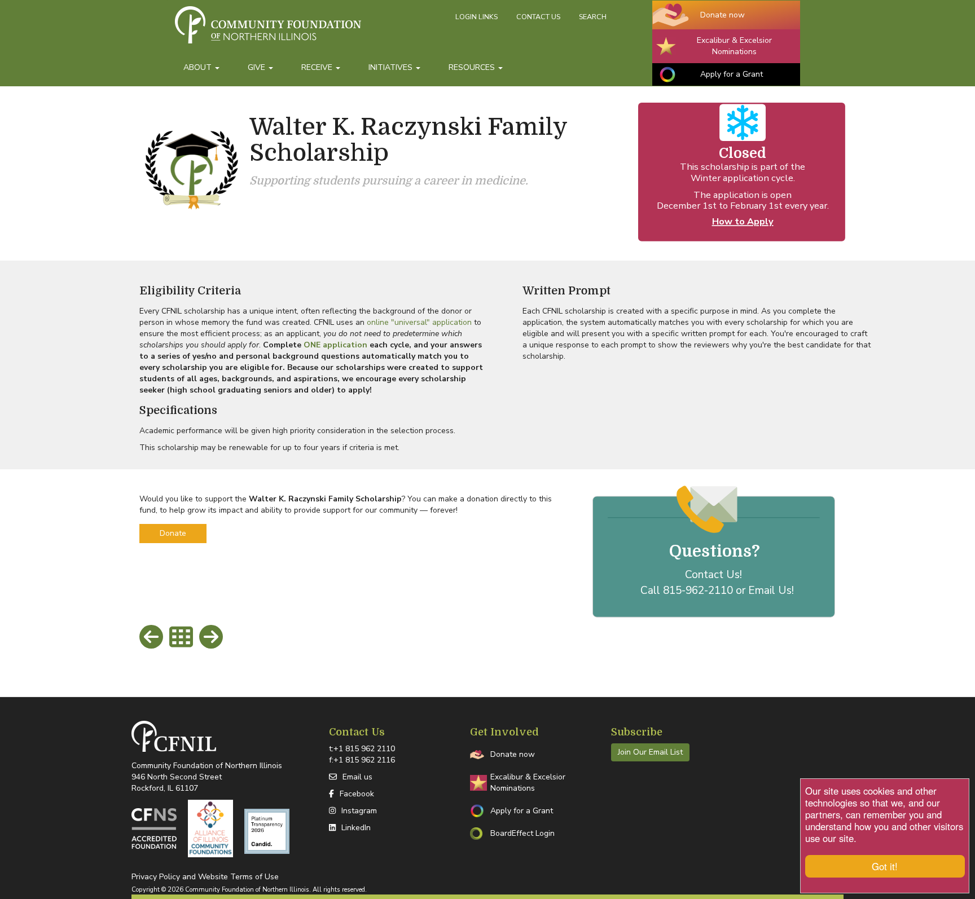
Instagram (359, 810)
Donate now (722, 15)
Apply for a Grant (731, 74)
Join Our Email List (650, 752)
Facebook (357, 793)
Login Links (476, 16)
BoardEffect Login (522, 833)
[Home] (311, 30)
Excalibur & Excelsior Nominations (734, 46)
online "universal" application (419, 322)
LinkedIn (356, 827)
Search (593, 16)
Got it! (885, 866)
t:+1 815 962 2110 (362, 748)
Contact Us (538, 16)
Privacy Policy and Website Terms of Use (205, 876)
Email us (357, 777)
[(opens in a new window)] (154, 828)
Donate (173, 533)
